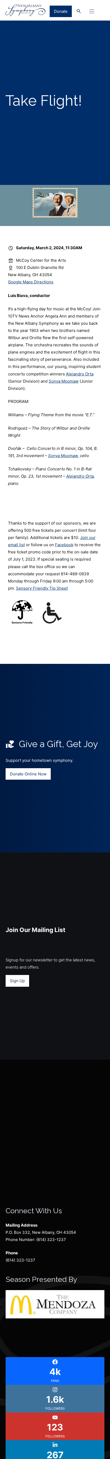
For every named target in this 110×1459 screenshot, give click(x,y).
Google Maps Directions (30, 281)
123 (55, 1427)
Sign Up (17, 980)
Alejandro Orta (79, 373)
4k (55, 1371)
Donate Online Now (28, 773)
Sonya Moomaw (63, 381)
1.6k (55, 1399)
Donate (61, 11)
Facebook (64, 544)
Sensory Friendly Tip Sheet (42, 588)
